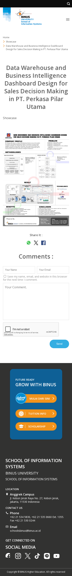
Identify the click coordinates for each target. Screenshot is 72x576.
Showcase (10, 117)
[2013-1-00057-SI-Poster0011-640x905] (36, 179)
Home (6, 37)
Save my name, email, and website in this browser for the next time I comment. (35, 278)
